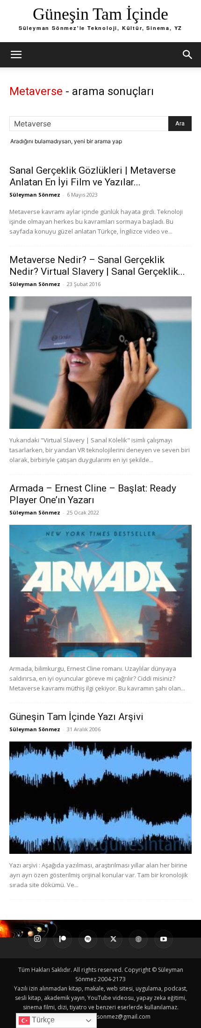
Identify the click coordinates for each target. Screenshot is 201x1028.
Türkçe (42, 1020)
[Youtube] (163, 939)
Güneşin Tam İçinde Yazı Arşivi (76, 716)
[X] (113, 939)
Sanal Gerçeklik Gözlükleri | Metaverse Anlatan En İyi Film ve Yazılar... (92, 176)
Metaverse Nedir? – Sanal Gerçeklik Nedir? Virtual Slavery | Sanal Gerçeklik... (97, 265)
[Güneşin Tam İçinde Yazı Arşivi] (100, 798)
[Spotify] (88, 939)
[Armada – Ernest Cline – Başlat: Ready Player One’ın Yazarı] (100, 591)
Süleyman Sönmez (34, 194)
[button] (16, 54)
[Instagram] (37, 939)
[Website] (138, 939)
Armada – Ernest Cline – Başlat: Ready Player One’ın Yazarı (92, 494)
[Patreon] (62, 939)
